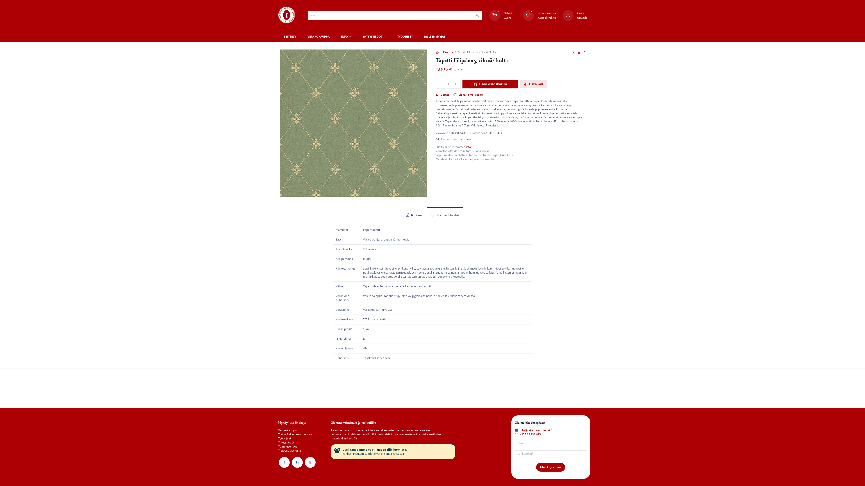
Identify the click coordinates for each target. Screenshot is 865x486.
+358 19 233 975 (530, 434)
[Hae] (477, 15)
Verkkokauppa (287, 430)
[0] (494, 15)
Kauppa (448, 52)
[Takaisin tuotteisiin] (579, 52)
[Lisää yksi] (456, 84)
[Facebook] (284, 462)
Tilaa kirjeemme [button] (551, 467)
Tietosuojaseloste (289, 450)
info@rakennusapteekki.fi (536, 430)
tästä (467, 147)
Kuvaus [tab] (416, 215)
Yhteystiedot (286, 442)
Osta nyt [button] (536, 84)
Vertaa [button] (445, 95)
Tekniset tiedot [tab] (447, 215)
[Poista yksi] (441, 84)
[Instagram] (310, 462)
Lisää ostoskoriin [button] (492, 84)
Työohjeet (284, 438)
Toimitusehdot (287, 446)
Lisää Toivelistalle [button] (470, 95)
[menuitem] (290, 36)
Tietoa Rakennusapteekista (295, 434)
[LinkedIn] (297, 462)
